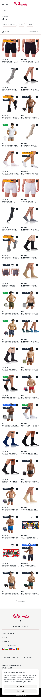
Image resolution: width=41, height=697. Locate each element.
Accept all (20, 686)
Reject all (20, 691)
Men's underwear (9, 25)
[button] (33, 31)
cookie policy (19, 682)
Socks (21, 25)
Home (3, 10)
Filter (7, 32)
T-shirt (30, 25)
